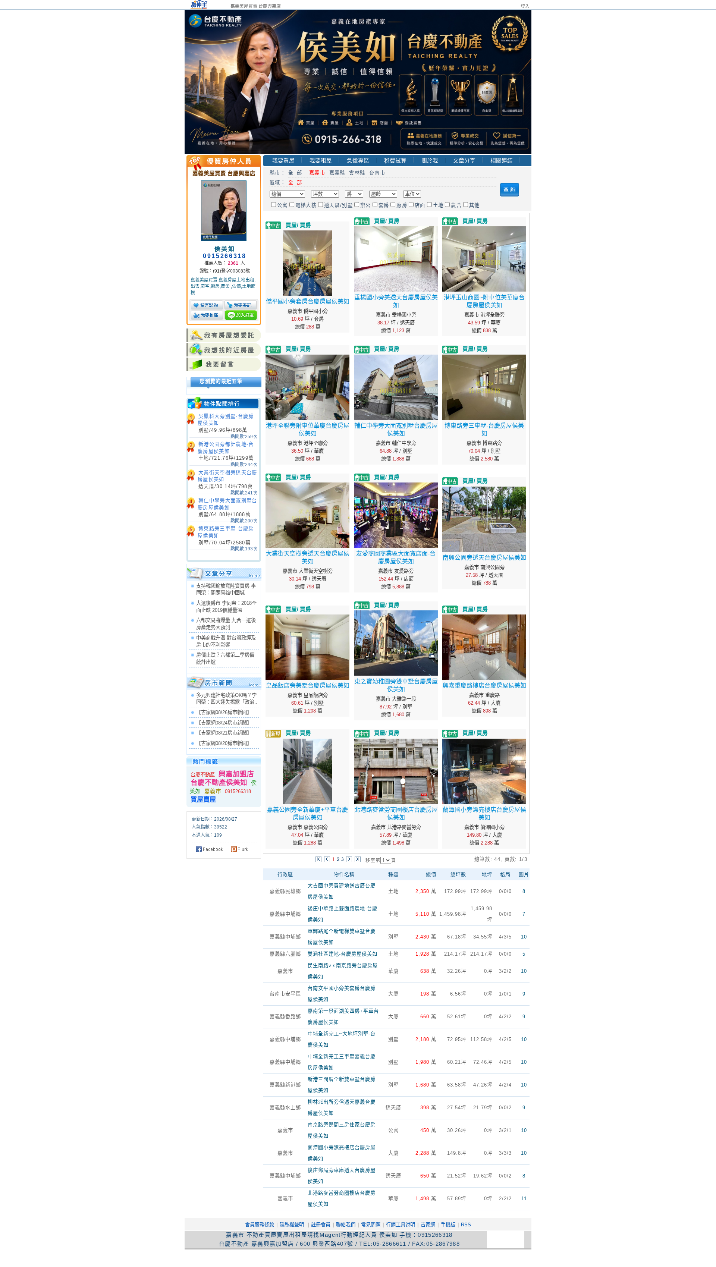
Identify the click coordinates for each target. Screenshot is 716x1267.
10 (524, 937)
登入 (525, 6)
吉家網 (428, 1224)
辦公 (365, 205)
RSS (466, 1224)
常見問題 (370, 1224)
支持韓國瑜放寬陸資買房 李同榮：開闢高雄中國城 (226, 589)
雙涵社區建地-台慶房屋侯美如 (342, 954)
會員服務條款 (259, 1224)
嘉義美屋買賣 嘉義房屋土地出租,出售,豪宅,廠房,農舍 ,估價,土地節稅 (223, 286)
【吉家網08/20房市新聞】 (224, 743)
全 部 (296, 173)
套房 (384, 205)
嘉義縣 (337, 173)
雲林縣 (357, 173)
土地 (438, 205)
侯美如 (224, 249)
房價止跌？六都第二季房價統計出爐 (225, 658)
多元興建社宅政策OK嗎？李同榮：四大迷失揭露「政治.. (226, 698)
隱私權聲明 (292, 1224)
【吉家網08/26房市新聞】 (224, 712)
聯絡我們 (345, 1224)
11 (524, 1198)
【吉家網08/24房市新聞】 (224, 723)
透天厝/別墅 (338, 205)
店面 (420, 205)
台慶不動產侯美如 (219, 782)
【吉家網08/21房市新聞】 (224, 733)
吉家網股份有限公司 (304, 1258)
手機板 (448, 1224)
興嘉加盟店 (236, 774)
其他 (474, 205)
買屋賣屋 (203, 799)
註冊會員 (320, 1224)
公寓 (282, 205)
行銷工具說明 (400, 1224)
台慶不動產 (203, 774)
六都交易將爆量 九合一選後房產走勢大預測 (226, 623)
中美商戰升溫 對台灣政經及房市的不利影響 (226, 641)
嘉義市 (213, 791)
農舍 (456, 205)
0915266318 (238, 791)
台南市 (377, 173)
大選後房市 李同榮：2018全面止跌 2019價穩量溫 (226, 606)
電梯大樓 (306, 205)
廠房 (401, 205)
